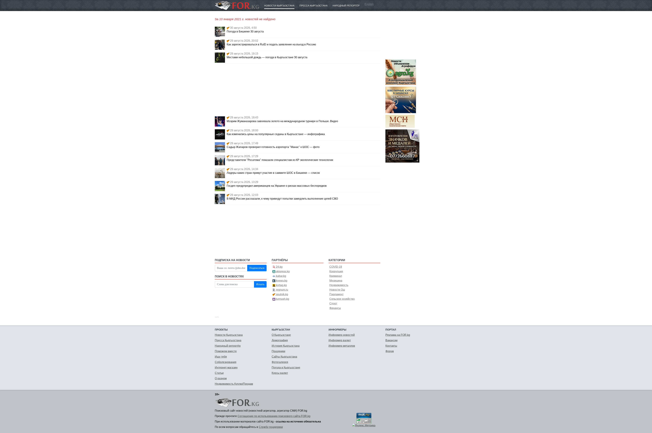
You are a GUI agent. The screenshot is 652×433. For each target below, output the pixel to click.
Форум (389, 351)
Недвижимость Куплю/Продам (234, 383)
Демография (280, 340)
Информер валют (340, 340)
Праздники (278, 351)
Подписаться (256, 268)
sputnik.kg (281, 294)
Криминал (335, 276)
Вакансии (391, 340)
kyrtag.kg (281, 285)
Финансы (335, 308)
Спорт (333, 303)
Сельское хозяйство (342, 298)
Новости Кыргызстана (279, 5)
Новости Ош (337, 289)
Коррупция (336, 271)
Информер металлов (342, 345)
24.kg (279, 266)
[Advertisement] (297, 89)
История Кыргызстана (286, 345)
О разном (221, 378)
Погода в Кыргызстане (286, 367)
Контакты (391, 345)
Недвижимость (338, 285)
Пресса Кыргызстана (314, 5)
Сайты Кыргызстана (284, 356)
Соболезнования (225, 362)
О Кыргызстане (281, 334)
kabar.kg (280, 276)
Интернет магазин (226, 367)
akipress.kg (282, 271)
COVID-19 (335, 266)
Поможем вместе (226, 351)
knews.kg (281, 280)
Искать (260, 284)
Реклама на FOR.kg (397, 334)
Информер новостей (342, 334)
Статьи (219, 373)
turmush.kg (282, 298)
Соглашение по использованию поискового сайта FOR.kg (274, 416)
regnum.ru (281, 289)
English (369, 4)
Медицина (335, 280)
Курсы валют (280, 373)
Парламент (336, 294)
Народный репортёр (346, 5)
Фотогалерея (280, 362)
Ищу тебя (221, 356)
